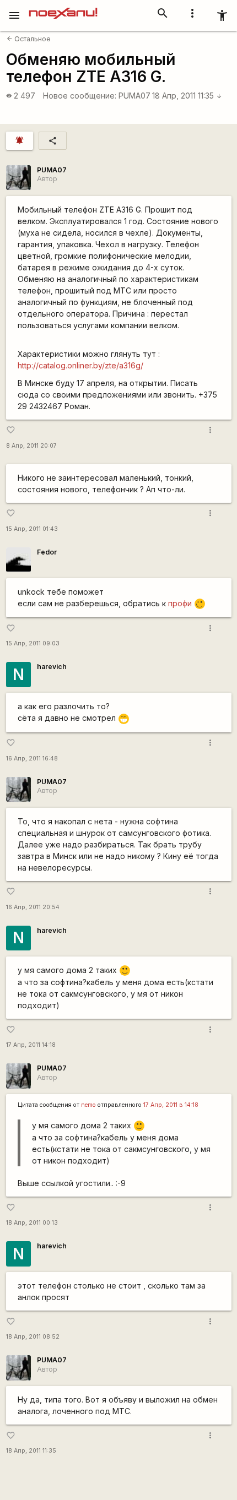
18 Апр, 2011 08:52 (33, 1336)
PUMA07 (134, 95)
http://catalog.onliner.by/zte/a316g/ (80, 365)
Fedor (47, 552)
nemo (88, 1104)
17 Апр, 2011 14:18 (31, 1044)
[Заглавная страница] (63, 7)
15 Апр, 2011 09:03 (33, 643)
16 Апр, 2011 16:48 (32, 758)
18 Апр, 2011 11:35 (187, 95)
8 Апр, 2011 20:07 (31, 445)
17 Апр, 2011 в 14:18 (170, 1104)
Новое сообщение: (79, 95)
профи (180, 603)
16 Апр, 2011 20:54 (33, 907)
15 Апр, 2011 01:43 (32, 528)
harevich (52, 666)
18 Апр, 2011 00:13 (32, 1222)
